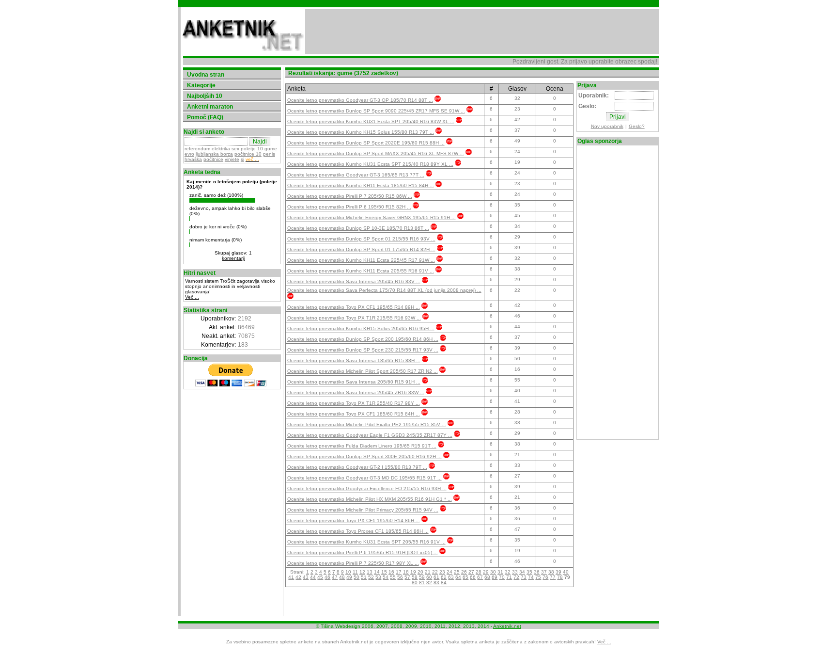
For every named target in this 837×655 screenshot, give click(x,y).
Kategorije (201, 85)
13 (369, 572)
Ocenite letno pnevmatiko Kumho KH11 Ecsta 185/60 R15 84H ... (360, 185)
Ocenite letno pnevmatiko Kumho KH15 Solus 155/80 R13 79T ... (360, 132)
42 (298, 577)
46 (327, 577)
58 (415, 577)
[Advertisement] (482, 31)
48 (342, 577)
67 (480, 577)
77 (553, 577)
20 (420, 572)
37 (544, 572)
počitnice (213, 159)
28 (478, 572)
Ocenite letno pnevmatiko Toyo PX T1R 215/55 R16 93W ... (354, 317)
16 (391, 572)
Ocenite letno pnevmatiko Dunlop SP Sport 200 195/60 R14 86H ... (362, 339)
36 (537, 572)
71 (509, 577)
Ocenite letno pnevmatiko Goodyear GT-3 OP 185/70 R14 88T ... (360, 100)
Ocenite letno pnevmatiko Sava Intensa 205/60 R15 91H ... (353, 381)
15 (384, 572)
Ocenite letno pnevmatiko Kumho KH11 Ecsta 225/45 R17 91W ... (361, 260)
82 (429, 582)
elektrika (221, 148)
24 (449, 572)
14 (377, 572)
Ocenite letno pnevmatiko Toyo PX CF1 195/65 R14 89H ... (353, 307)
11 (355, 572)
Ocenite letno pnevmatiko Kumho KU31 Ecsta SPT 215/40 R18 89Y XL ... (370, 164)
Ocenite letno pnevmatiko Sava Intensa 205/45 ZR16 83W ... (355, 392)
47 (335, 577)
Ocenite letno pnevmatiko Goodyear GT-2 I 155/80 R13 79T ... (357, 467)
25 (457, 572)
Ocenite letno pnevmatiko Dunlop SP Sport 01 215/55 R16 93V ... (361, 238)
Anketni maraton (210, 106)
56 (400, 577)
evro (189, 154)
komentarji (233, 258)
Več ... (192, 297)
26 (464, 572)
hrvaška (193, 159)
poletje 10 (252, 148)
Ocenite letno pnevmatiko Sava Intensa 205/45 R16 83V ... (353, 281)
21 (428, 572)
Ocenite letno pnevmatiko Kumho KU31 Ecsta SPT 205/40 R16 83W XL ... (370, 121)
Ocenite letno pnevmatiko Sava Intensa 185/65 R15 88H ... (353, 360)
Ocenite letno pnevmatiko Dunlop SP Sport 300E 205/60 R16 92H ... (364, 456)
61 (436, 577)
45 (320, 577)
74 (531, 577)
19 (413, 572)
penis (269, 154)
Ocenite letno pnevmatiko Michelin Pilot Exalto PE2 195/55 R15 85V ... (366, 424)
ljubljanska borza (214, 154)
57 (407, 577)
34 (522, 572)
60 (429, 577)
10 (348, 572)
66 (473, 577)
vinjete (232, 159)
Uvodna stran (205, 74)
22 (435, 572)
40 (566, 572)
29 (486, 572)
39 (558, 572)
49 (349, 577)
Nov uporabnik (607, 126)
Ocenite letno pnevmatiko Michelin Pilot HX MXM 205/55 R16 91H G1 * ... (369, 499)
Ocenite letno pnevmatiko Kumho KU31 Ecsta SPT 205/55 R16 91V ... (366, 541)
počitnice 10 (248, 154)
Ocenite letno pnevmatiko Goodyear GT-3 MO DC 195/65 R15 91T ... (364, 477)
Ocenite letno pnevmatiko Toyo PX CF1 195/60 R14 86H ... (353, 520)
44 (313, 577)
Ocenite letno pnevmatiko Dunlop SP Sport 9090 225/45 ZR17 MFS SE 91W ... (376, 110)
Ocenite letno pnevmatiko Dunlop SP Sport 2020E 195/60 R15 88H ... (366, 142)
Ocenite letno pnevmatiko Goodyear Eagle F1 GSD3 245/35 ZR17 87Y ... (369, 435)
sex (235, 148)
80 (415, 582)
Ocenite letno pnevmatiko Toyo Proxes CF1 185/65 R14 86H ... (358, 531)
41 (291, 577)
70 (502, 577)
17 (399, 572)
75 (538, 577)
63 (451, 577)
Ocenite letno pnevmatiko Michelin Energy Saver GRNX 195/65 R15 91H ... (371, 217)
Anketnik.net (507, 626)
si (242, 159)
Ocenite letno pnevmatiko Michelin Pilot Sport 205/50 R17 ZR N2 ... (362, 371)
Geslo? (637, 126)
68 (487, 577)
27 (471, 572)
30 (493, 572)
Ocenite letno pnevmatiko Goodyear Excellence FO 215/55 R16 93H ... (367, 488)
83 (436, 582)
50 (356, 577)
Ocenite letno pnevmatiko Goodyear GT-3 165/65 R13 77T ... (355, 174)
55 (393, 577)
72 (516, 577)
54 (385, 577)
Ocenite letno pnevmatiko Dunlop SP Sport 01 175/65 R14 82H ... (361, 249)
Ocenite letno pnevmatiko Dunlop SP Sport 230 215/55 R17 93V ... (362, 349)
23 (442, 572)
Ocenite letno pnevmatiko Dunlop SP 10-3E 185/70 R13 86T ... (358, 228)
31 (500, 572)
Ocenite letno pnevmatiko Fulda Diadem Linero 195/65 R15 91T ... (361, 445)
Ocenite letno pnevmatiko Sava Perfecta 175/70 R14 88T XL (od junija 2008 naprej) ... (384, 290)
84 (444, 582)
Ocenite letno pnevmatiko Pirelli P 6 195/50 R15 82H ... (349, 206)
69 (494, 577)
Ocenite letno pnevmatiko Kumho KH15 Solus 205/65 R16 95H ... (360, 328)
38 (551, 572)
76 (545, 577)
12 (362, 572)
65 (465, 577)
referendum (197, 148)
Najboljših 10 (204, 96)
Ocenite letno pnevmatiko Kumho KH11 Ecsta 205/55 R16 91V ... (360, 270)
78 (560, 577)
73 (524, 577)
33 (515, 572)
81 (422, 582)
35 (529, 572)
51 (364, 577)
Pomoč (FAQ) (205, 117)
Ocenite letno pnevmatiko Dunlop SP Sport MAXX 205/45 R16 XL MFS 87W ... (375, 153)
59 (422, 577)
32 (508, 572)
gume (270, 148)
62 (444, 577)
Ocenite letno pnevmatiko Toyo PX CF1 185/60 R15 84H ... (353, 413)
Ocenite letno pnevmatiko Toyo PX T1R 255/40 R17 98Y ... (353, 403)
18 (406, 572)
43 (306, 577)
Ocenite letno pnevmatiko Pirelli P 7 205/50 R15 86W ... (349, 196)
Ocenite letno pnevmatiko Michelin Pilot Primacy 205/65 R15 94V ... (362, 509)
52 (371, 577)
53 (378, 577)
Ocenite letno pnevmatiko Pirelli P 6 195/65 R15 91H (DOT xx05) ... (362, 552)
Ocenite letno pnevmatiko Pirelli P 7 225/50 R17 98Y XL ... (353, 563)
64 (458, 577)
